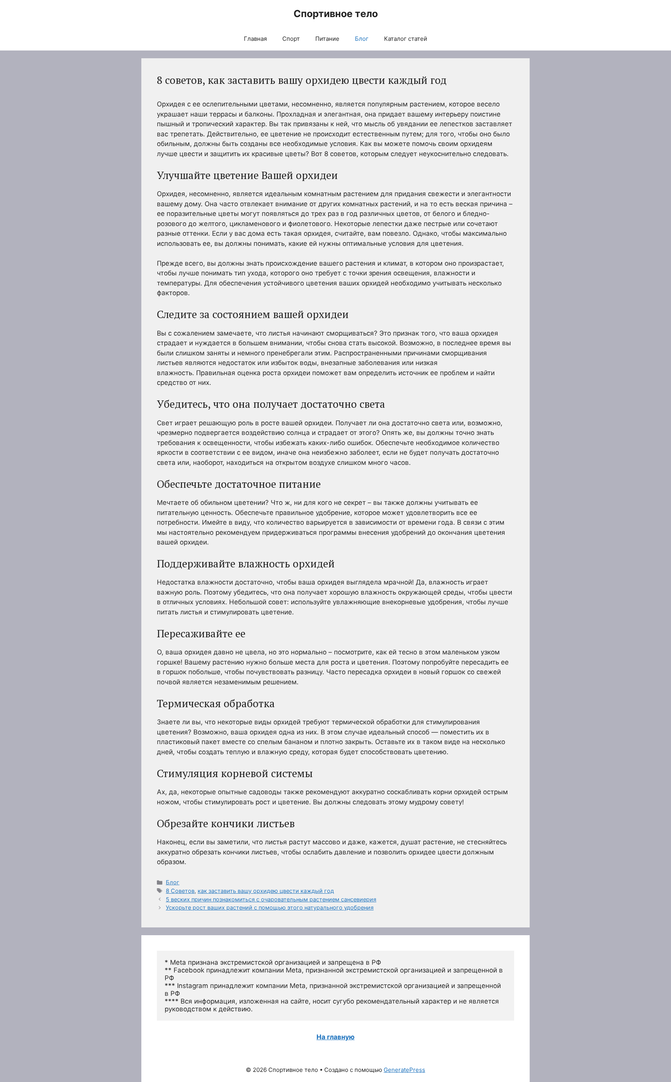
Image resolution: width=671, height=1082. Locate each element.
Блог (362, 38)
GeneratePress (404, 1069)
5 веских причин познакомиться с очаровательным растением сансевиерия (271, 899)
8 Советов (180, 890)
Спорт (291, 38)
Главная (255, 38)
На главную (335, 1037)
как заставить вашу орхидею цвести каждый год (266, 890)
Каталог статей (405, 38)
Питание (327, 38)
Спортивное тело (336, 13)
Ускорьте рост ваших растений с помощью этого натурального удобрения (270, 907)
